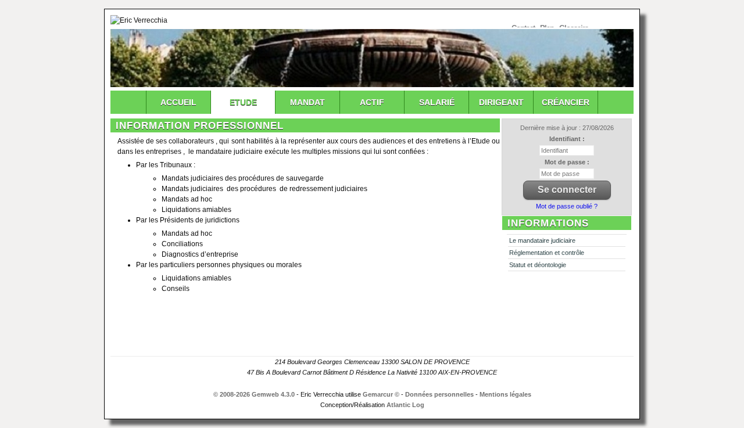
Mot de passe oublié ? (567, 206)
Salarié (437, 102)
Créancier (565, 102)
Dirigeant (501, 102)
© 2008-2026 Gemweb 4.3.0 (254, 394)
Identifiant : (567, 138)
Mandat (307, 102)
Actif (372, 102)
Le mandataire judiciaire (542, 240)
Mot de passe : (567, 162)
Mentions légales (505, 394)
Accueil (178, 102)
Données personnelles (439, 394)
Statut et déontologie (537, 264)
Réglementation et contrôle (546, 252)
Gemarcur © (381, 394)
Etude (243, 102)
